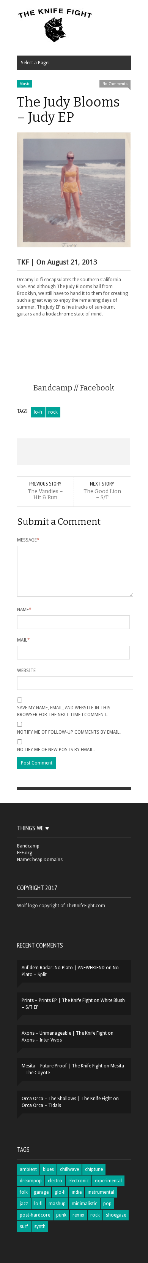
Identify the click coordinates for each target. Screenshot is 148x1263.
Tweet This (51, 451)
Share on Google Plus (73, 451)
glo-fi (60, 1192)
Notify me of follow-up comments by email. (69, 732)
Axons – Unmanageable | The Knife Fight (64, 1033)
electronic (78, 1180)
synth (40, 1226)
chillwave (69, 1169)
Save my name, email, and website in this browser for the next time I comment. (63, 711)
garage (41, 1192)
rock (53, 412)
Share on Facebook (28, 451)
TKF (23, 262)
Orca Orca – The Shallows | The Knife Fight (67, 1098)
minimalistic (84, 1203)
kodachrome (59, 314)
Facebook (97, 387)
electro (55, 1180)
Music (24, 84)
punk (61, 1215)
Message (28, 540)
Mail (23, 640)
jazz (24, 1203)
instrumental (101, 1192)
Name (24, 609)
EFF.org (24, 852)
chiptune (94, 1169)
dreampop (31, 1180)
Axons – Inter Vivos (42, 1040)
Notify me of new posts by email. (55, 749)
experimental (108, 1180)
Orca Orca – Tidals (41, 1105)
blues (48, 1169)
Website (26, 670)
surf (24, 1226)
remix (78, 1215)
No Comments (115, 84)
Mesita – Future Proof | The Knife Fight (62, 1066)
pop (107, 1203)
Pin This (96, 451)
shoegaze (116, 1215)
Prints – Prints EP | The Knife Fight (57, 1000)
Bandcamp (52, 387)
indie (77, 1192)
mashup (57, 1203)
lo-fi (38, 412)
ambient (28, 1169)
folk (24, 1192)
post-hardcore (35, 1215)
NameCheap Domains (40, 859)
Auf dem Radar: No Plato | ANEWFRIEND (63, 967)
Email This (118, 451)
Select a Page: (35, 62)
